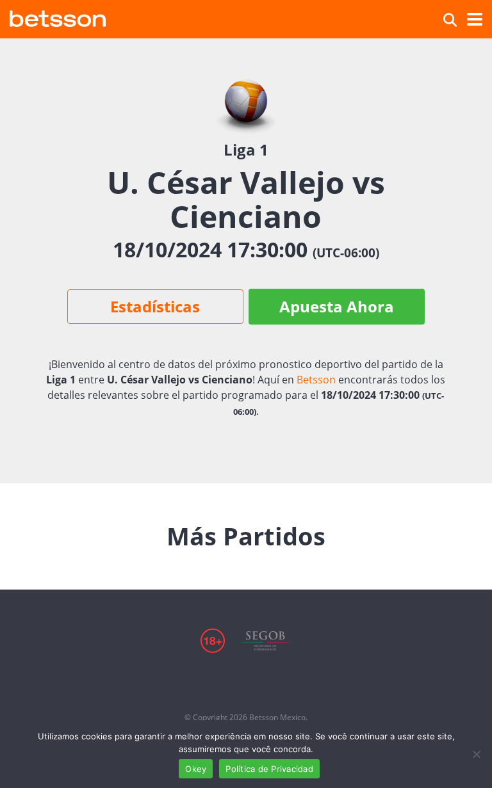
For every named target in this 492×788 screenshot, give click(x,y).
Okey (195, 769)
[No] (476, 754)
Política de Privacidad (269, 769)
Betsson (316, 380)
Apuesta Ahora (336, 306)
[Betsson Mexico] (58, 17)
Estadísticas (155, 306)
